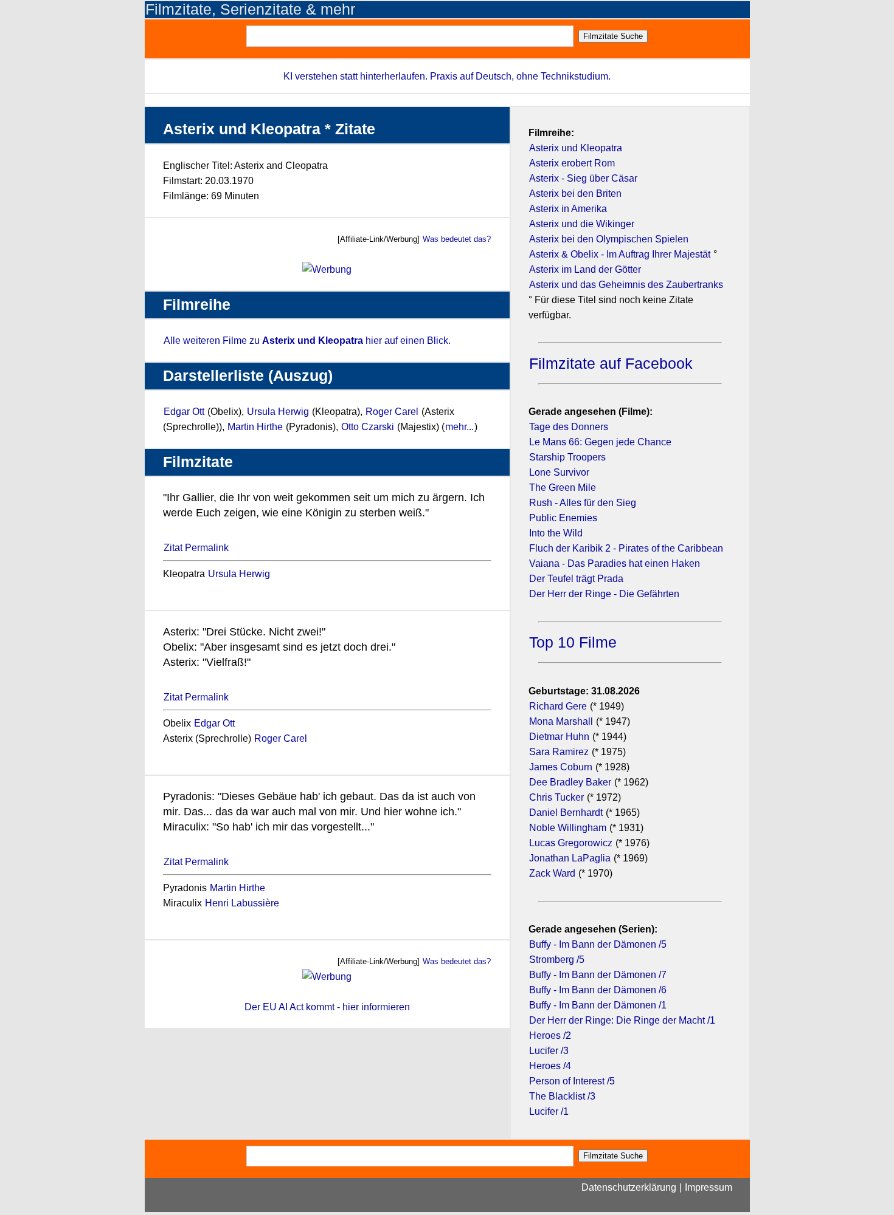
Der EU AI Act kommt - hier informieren (327, 1007)
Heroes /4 (550, 1066)
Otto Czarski (367, 427)
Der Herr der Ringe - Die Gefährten (604, 594)
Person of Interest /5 (572, 1081)
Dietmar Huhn (559, 736)
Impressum (708, 1187)
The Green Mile (562, 487)
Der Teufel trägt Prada (576, 578)
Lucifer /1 (549, 1111)
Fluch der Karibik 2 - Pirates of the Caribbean (626, 548)
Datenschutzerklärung (628, 1187)
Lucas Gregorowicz (570, 843)
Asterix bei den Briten (575, 193)
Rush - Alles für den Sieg (582, 503)
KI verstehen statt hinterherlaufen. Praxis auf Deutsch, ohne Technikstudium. (447, 76)
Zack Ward (552, 873)
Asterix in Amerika (568, 209)
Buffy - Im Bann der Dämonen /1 (598, 1005)
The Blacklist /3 (562, 1096)
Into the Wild (556, 533)
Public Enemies (563, 518)
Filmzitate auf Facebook (611, 363)
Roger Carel (392, 411)
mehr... (459, 427)
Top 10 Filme (573, 642)
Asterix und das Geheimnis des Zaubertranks (626, 284)
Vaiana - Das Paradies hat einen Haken (614, 563)
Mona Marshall (561, 721)
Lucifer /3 (549, 1051)
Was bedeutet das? (457, 239)
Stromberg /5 (556, 959)
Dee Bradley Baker (571, 782)
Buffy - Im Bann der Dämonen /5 (598, 944)
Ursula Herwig (278, 411)
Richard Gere (558, 706)
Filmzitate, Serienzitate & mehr (250, 9)
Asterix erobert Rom (572, 163)
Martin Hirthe (255, 427)
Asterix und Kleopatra (575, 148)
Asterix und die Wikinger (581, 224)
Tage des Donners (568, 427)
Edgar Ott (184, 411)
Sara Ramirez (559, 752)
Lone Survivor (559, 472)
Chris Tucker (556, 797)
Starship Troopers (567, 457)
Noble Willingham (567, 828)
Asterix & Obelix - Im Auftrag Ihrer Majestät (619, 254)
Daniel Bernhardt (566, 812)
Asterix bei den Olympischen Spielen (608, 239)
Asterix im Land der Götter (585, 269)
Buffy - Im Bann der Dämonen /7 (598, 975)
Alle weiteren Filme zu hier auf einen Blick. (307, 340)
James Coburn (560, 767)
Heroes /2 (550, 1035)
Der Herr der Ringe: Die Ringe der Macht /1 (622, 1020)
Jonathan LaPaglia (570, 858)
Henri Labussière (242, 903)
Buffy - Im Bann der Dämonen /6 (598, 990)
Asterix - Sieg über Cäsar (583, 178)
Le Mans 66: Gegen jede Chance (600, 442)
